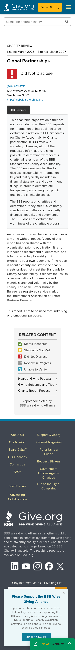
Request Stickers (48, 461)
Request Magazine (49, 442)
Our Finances (17, 457)
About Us (17, 434)
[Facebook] (49, 567)
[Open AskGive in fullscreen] (35, 644)
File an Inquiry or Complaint (48, 486)
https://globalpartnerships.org (25, 100)
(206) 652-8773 (16, 86)
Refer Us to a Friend (49, 451)
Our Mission (17, 442)
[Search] (67, 22)
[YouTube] (26, 567)
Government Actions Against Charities (49, 473)
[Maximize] (69, 643)
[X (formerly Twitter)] (60, 567)
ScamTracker (17, 486)
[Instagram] (37, 567)
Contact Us (17, 464)
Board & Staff (17, 449)
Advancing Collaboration (17, 496)
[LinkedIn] (15, 567)
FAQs (17, 471)
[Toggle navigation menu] (68, 7)
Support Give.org (50, 7)
